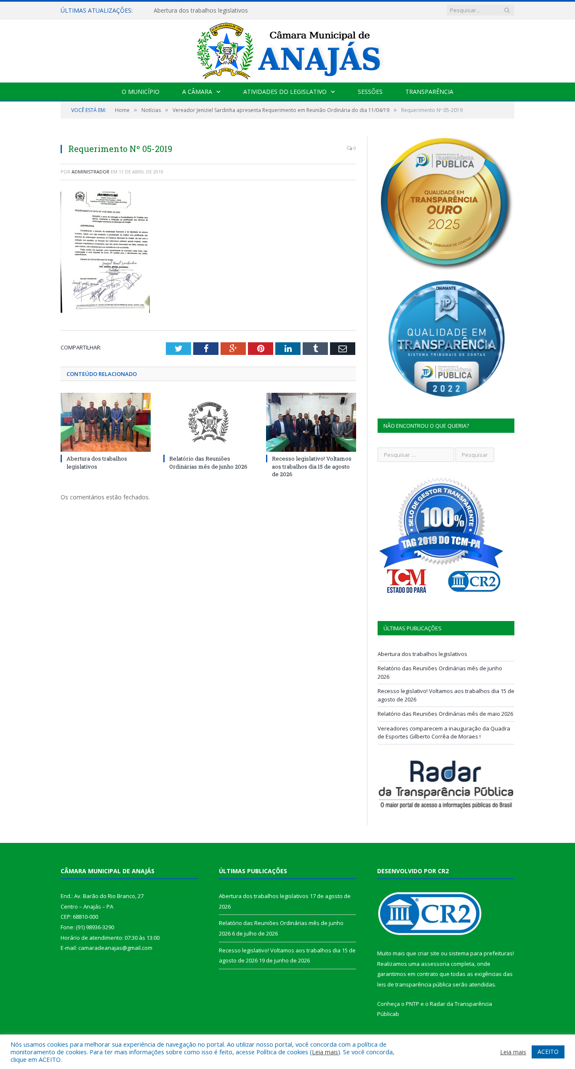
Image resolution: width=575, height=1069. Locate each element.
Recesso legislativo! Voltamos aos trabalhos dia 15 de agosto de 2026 (311, 466)
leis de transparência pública (414, 984)
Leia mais (325, 1052)
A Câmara (197, 92)
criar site (428, 953)
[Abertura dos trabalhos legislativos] (106, 422)
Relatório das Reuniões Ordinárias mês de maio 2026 (445, 713)
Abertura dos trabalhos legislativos (201, 10)
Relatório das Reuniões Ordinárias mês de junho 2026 (208, 462)
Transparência (429, 92)
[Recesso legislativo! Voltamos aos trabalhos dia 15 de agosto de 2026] (311, 422)
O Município (141, 92)
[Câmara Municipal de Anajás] (287, 49)
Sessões (370, 92)
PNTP (412, 1004)
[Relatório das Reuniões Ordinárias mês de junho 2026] (208, 422)
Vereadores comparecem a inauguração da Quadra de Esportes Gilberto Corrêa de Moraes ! (444, 733)
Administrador (90, 171)
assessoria (435, 964)
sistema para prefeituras (481, 953)
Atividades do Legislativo (285, 92)
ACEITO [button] (548, 1052)
